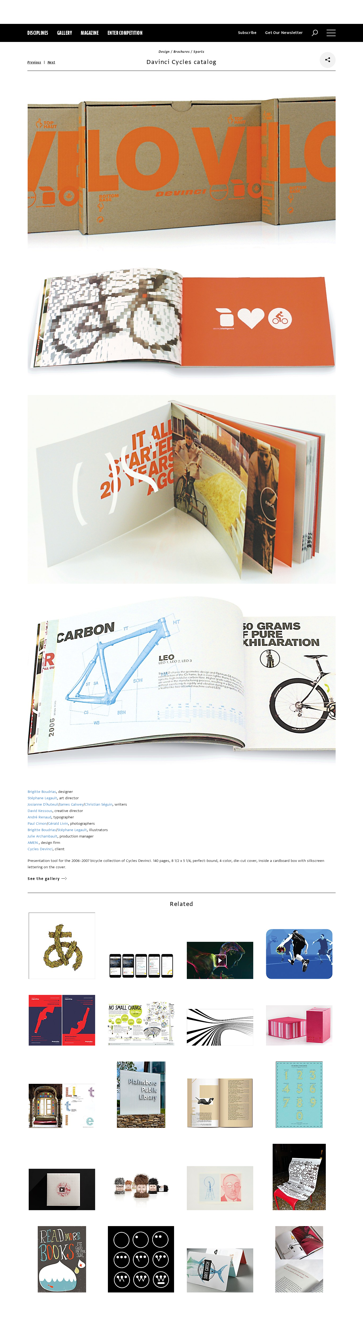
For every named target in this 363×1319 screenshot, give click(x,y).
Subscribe (247, 32)
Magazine (90, 33)
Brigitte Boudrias (42, 791)
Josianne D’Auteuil (43, 804)
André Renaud (39, 817)
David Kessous (40, 810)
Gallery (64, 33)
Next (51, 62)
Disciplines (37, 33)
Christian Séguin (98, 804)
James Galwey (71, 804)
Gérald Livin (58, 823)
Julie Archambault (42, 836)
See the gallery (44, 878)
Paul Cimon (37, 823)
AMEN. (33, 842)
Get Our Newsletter (284, 32)
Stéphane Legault (42, 798)
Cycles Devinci (40, 849)
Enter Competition (125, 33)
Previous (34, 62)
